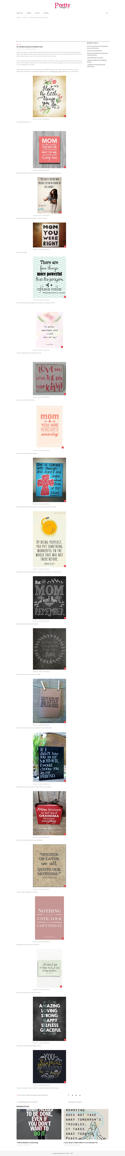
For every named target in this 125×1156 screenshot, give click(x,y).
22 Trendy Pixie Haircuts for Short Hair (27, 1102)
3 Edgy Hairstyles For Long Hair (95, 57)
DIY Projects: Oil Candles (74, 1102)
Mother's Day (44, 1095)
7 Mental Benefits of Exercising (27, 1143)
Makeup (29, 13)
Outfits (37, 13)
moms (23, 1095)
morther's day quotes (31, 1095)
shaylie (21, 1145)
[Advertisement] (62, 31)
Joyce (20, 49)
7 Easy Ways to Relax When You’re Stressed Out (81, 1143)
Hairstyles (20, 13)
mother (39, 1095)
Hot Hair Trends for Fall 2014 (94, 50)
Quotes (19, 44)
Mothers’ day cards (56, 71)
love (20, 1095)
